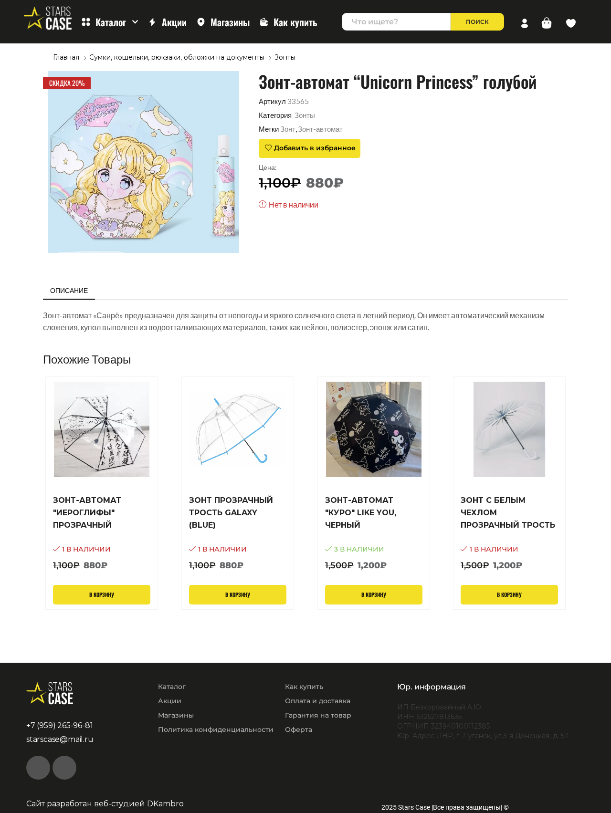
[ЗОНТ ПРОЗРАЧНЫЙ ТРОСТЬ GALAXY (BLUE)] (237, 534)
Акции (174, 22)
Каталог (110, 22)
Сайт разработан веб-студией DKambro (105, 803)
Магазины (230, 22)
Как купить (295, 22)
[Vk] (38, 768)
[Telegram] (64, 768)
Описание (69, 290)
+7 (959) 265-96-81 (59, 725)
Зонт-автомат (320, 129)
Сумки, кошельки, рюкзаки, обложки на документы (176, 57)
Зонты (284, 57)
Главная (66, 57)
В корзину (101, 595)
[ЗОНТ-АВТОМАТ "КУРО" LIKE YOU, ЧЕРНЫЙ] (373, 534)
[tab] (69, 290)
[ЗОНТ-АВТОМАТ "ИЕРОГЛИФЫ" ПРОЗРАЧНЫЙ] (101, 534)
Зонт (287, 129)
